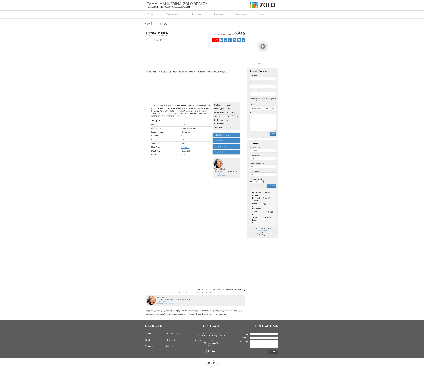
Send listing (219, 140)
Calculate (271, 186)
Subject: (252, 105)
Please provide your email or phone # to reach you (263, 100)
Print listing (219, 152)
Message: (253, 113)
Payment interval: (256, 179)
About (169, 346)
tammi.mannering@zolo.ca (221, 176)
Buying (149, 339)
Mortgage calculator (227, 146)
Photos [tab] (155, 40)
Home (150, 14)
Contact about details (223, 135)
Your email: (253, 83)
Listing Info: (156, 120)
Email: (244, 338)
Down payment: (255, 155)
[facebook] (208, 351)
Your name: (253, 75)
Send (273, 134)
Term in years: (254, 171)
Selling (170, 339)
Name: (245, 334)
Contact (240, 14)
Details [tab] (148, 40)
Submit (273, 352)
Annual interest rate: (257, 163)
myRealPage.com (263, 230)
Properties (172, 333)
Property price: (255, 147)
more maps (263, 64)
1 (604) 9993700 (218, 173)
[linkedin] (213, 351)
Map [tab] (162, 40)
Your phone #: (255, 91)
